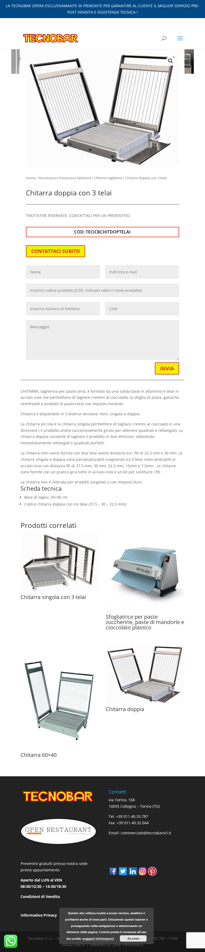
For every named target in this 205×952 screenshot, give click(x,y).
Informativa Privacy (39, 915)
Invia (167, 368)
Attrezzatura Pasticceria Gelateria (65, 177)
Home (31, 177)
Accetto (133, 938)
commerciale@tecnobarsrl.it (146, 832)
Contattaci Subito (55, 251)
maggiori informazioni (98, 939)
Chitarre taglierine (108, 177)
